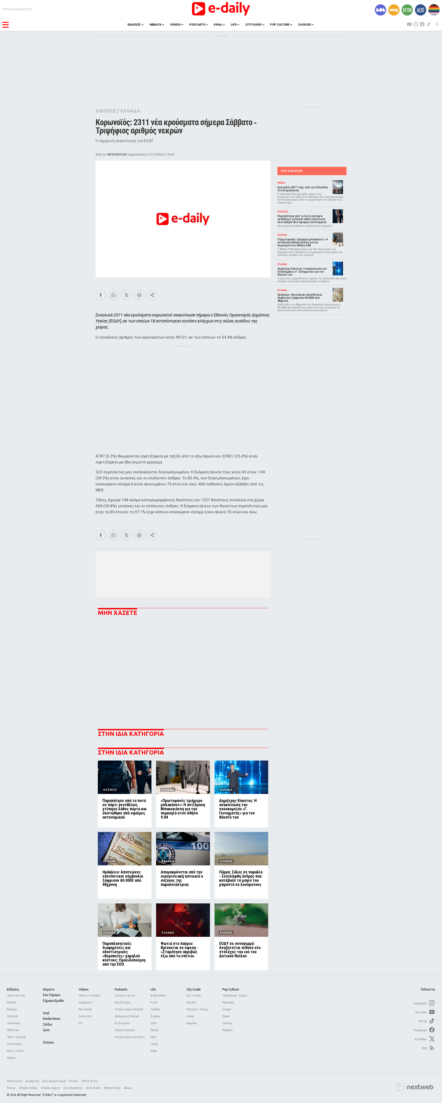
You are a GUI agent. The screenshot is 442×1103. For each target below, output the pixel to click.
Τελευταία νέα (16, 995)
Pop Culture (230, 989)
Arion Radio (93, 1088)
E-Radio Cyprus (51, 1088)
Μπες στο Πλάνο (89, 995)
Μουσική (228, 1002)
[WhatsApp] (113, 295)
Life (153, 989)
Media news (51, 1018)
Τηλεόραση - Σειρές (234, 995)
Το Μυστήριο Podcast (129, 1009)
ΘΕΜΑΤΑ (155, 24)
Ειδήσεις (13, 989)
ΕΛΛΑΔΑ (130, 110)
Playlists (227, 1030)
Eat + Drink (193, 995)
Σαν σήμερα (51, 995)
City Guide (193, 989)
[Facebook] (101, 295)
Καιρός (11, 1057)
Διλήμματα (85, 1002)
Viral (46, 1013)
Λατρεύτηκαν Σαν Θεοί (129, 1036)
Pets (153, 1036)
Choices (48, 1042)
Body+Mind (158, 995)
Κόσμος (12, 1009)
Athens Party (112, 1088)
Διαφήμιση (32, 1081)
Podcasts (121, 989)
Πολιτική (12, 1016)
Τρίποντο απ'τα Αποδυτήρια (125, 999)
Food (154, 1002)
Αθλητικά (13, 1030)
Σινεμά (226, 1009)
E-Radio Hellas (28, 1088)
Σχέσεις (155, 1016)
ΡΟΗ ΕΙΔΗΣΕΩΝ (291, 170)
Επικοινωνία (15, 1081)
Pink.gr (11, 1088)
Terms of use (89, 1081)
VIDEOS (175, 24)
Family (155, 1030)
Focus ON (85, 1016)
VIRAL (218, 24)
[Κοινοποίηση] (152, 295)
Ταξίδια (155, 1009)
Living (154, 1043)
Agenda (191, 1023)
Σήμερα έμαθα (53, 1001)
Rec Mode (85, 1009)
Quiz (46, 1030)
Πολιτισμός (14, 1043)
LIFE (233, 24)
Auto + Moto (15, 1050)
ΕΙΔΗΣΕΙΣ (134, 24)
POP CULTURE (280, 24)
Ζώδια (47, 1024)
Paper (226, 1016)
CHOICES (304, 24)
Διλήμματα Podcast (127, 1016)
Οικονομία (13, 1023)
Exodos (191, 1002)
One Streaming (73, 1088)
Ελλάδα (11, 1002)
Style (154, 1050)
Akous (128, 1088)
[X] (126, 295)
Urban (190, 1016)
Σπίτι (154, 1023)
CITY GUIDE (253, 24)
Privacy (73, 1081)
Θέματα (48, 989)
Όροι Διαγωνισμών (54, 1081)
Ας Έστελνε (122, 1023)
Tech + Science (16, 1036)
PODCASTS (197, 24)
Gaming (227, 1023)
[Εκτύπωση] (139, 295)
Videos (84, 989)
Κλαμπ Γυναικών (125, 1030)
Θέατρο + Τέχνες (197, 1009)
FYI (80, 1023)
